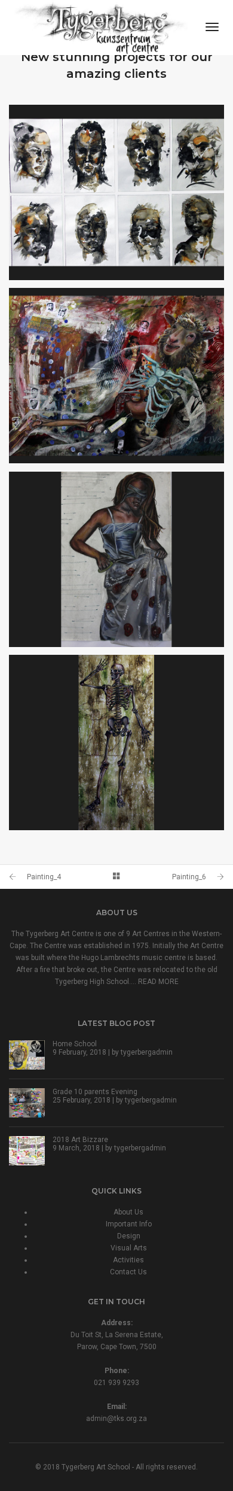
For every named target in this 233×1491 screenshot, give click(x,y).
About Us (128, 1212)
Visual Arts (129, 1248)
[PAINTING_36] (116, 192)
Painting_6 (189, 877)
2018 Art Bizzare (80, 1139)
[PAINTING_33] (116, 742)
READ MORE (158, 981)
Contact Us (128, 1272)
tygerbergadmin (147, 1052)
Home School (75, 1044)
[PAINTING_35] (116, 375)
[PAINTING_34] (116, 559)
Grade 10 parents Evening (95, 1092)
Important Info (129, 1224)
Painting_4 (44, 877)
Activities (128, 1260)
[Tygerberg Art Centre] (101, 27)
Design (128, 1236)
